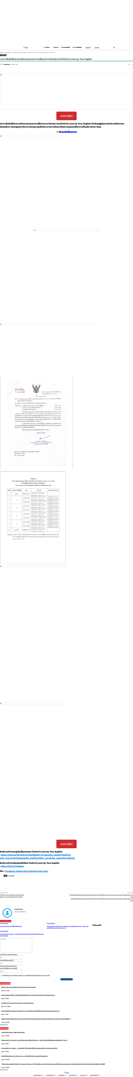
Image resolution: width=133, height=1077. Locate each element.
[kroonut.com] (1, 64)
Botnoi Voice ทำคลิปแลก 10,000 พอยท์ (11, 897)
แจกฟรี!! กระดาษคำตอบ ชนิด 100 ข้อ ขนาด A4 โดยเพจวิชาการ (17, 1003)
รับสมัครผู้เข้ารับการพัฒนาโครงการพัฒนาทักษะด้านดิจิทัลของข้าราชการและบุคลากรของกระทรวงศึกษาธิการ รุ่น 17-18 (102, 900)
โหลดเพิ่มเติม (4, 1024)
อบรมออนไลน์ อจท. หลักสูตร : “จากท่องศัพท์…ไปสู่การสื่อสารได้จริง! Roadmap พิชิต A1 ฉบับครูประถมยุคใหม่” (22, 935)
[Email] (68, 69)
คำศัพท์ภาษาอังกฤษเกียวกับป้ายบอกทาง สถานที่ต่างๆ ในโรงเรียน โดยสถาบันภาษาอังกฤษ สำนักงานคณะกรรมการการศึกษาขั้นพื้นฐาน (35, 1019)
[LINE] (23, 69)
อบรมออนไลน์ (7, 52)
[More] (82, 884)
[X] (36, 69)
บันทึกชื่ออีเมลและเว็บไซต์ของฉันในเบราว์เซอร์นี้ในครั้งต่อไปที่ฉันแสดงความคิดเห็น (26, 975)
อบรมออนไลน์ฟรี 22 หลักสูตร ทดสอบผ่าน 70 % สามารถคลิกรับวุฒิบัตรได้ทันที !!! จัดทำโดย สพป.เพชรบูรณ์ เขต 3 (30, 1011)
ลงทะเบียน (66, 116)
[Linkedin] (56, 69)
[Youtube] (93, 48)
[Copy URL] (16, 69)
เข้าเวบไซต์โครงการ (68, 131)
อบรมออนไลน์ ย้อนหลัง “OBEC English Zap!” (11, 926)
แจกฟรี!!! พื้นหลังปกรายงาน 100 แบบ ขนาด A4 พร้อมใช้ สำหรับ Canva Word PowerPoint (24, 1056)
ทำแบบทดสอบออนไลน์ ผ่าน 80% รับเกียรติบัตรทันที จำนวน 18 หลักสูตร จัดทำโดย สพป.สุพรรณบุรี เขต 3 (28, 995)
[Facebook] (84, 48)
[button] (114, 47)
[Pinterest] (43, 69)
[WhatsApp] (49, 69)
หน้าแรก (2, 52)
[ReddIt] (62, 69)
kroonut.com (7, 64)
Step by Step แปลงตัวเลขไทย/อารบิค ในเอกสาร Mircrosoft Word (18, 987)
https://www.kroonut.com (20, 911)
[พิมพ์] (75, 69)
